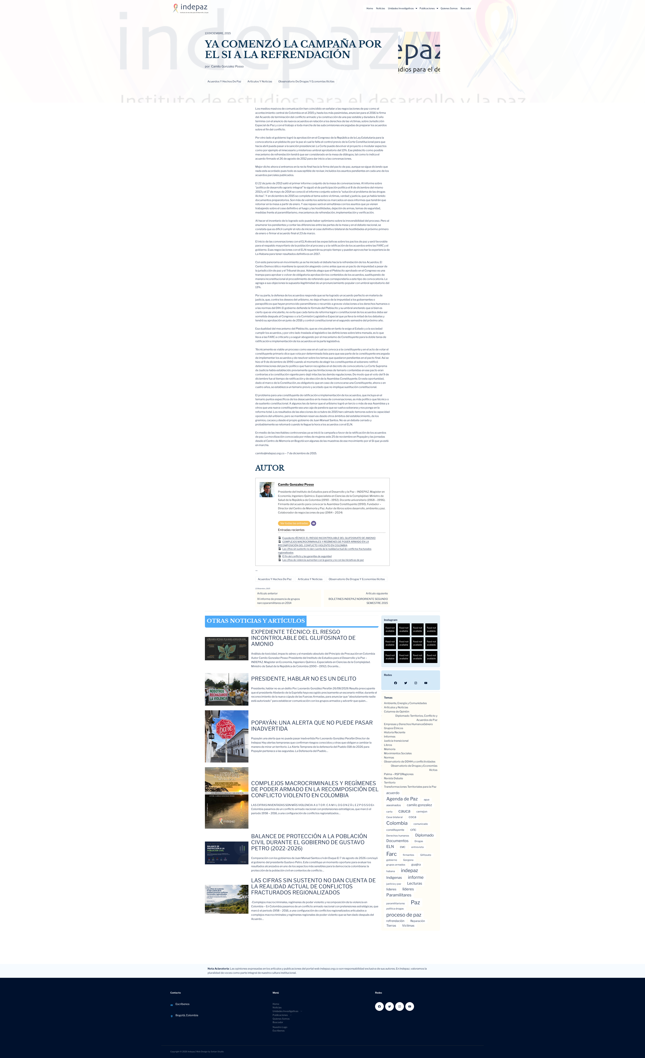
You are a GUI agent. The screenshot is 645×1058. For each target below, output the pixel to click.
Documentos (397, 841)
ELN (390, 846)
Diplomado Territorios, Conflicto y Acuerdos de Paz (416, 718)
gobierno (391, 860)
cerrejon (421, 811)
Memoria (389, 749)
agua (426, 799)
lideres (391, 889)
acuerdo (392, 793)
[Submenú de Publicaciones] (437, 8)
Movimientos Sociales (398, 753)
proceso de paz (403, 915)
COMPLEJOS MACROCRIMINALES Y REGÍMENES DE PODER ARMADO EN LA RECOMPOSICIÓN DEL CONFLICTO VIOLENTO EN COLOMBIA (315, 789)
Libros (388, 745)
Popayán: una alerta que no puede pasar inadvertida (312, 726)
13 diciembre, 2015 (262, 588)
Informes (389, 736)
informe (416, 877)
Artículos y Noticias (259, 81)
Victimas (408, 925)
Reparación (417, 921)
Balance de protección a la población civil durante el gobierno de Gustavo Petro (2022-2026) (309, 842)
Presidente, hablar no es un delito (303, 679)
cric (413, 829)
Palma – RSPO (393, 774)
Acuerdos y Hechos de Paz (224, 81)
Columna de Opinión (396, 711)
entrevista (417, 847)
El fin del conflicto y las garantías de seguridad (307, 556)
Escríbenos (182, 1004)
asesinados (393, 805)
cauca (404, 811)
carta (389, 811)
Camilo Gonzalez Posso (296, 484)
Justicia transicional (396, 740)
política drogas (395, 908)
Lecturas (414, 883)
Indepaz (191, 1051)
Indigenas (394, 877)
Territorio (390, 782)
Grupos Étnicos (393, 728)
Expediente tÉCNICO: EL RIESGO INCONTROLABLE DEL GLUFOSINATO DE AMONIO (329, 537)
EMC (402, 847)
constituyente (395, 829)
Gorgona (408, 860)
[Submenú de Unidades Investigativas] (416, 8)
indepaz (409, 870)
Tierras (391, 925)
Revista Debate (393, 778)
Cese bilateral (394, 817)
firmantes (408, 854)
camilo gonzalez (419, 805)
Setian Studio (217, 1051)
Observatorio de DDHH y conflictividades (409, 761)
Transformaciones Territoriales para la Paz (410, 786)
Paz (415, 902)
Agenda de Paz (402, 799)
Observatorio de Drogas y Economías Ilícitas (306, 81)
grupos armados (395, 864)
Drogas (419, 841)
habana (390, 871)
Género (428, 724)
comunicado (421, 823)
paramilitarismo (395, 903)
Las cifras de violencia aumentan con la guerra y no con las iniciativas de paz (323, 559)
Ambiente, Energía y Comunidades (405, 703)
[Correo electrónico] (313, 523)
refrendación (395, 921)
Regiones (408, 774)
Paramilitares (398, 895)
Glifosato (425, 854)
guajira (416, 864)
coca (412, 817)
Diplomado (424, 835)
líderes (408, 889)
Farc (391, 854)
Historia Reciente (394, 732)
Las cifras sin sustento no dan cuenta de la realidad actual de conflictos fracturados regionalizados (313, 886)
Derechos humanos (397, 835)
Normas (389, 757)
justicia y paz (393, 883)
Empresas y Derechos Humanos (404, 724)
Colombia (396, 823)
